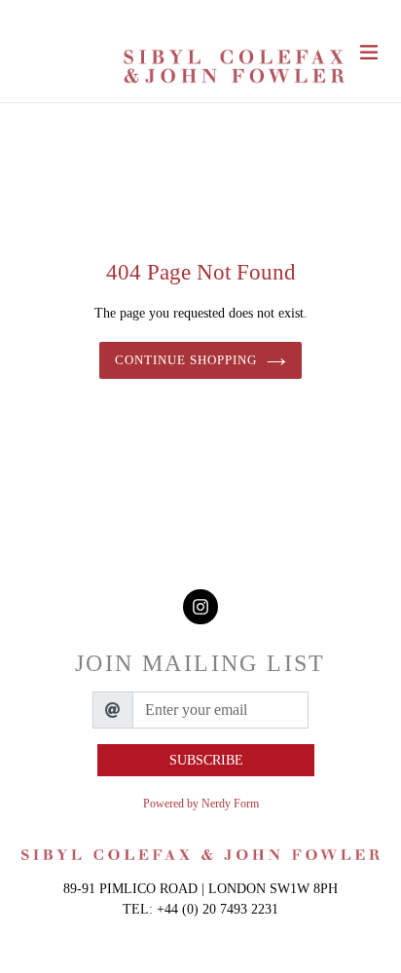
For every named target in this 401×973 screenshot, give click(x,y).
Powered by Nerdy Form (201, 803)
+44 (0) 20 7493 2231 (217, 909)
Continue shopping (186, 360)
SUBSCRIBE (206, 760)
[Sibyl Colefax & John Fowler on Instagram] (200, 607)
